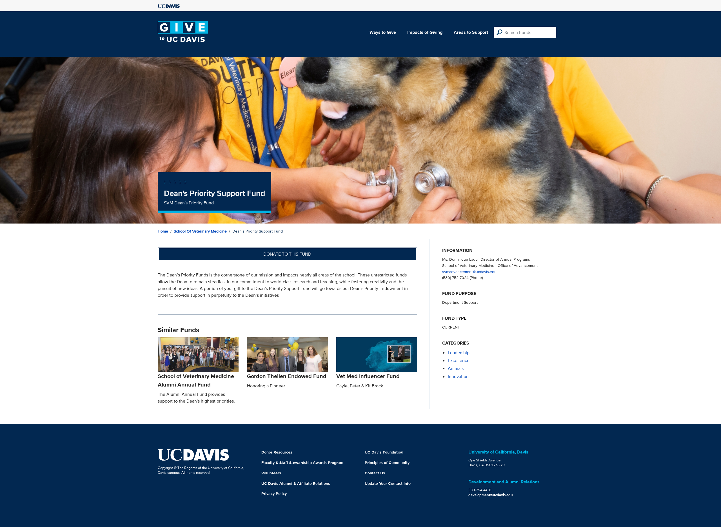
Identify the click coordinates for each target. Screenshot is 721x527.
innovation (458, 376)
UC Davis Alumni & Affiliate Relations (295, 483)
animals (456, 368)
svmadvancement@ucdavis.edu (469, 271)
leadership (458, 352)
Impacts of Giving (424, 32)
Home (163, 231)
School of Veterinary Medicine (200, 231)
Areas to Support (471, 32)
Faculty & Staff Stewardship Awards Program (302, 462)
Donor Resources (276, 452)
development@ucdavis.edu (490, 494)
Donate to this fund (287, 254)
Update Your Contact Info (388, 483)
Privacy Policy (274, 493)
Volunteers (271, 473)
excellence (458, 360)
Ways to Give (383, 32)
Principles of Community (387, 462)
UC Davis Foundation (384, 452)
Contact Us (375, 473)
